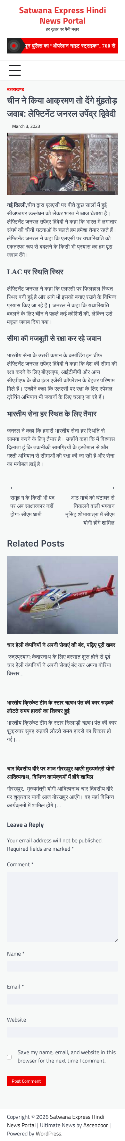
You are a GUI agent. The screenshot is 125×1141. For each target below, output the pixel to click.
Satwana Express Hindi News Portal (62, 15)
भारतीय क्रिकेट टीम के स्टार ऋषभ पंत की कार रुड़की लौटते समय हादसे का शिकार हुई (60, 706)
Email (15, 986)
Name (16, 953)
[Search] (111, 70)
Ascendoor (95, 1125)
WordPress (48, 1133)
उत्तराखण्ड (15, 89)
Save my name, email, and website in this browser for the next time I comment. (67, 1056)
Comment (20, 864)
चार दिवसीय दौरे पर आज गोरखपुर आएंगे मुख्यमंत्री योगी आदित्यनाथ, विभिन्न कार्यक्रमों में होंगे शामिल (61, 772)
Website (16, 1019)
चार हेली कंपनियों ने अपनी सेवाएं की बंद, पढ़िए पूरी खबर (61, 644)
